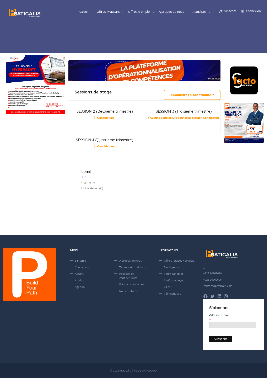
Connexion (253, 11)
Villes (167, 287)
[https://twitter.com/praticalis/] (212, 296)
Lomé (86, 171)
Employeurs (171, 267)
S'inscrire (230, 11)
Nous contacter (129, 291)
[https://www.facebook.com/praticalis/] (205, 296)
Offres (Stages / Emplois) (179, 260)
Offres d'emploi (139, 11)
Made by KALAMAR (145, 370)
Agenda (80, 287)
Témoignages (172, 293)
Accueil (83, 11)
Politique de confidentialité (128, 276)
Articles (79, 280)
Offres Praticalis (108, 11)
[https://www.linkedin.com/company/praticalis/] (219, 296)
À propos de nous (171, 11)
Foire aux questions (131, 284)
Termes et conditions (132, 267)
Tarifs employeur (175, 280)
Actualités (200, 11)
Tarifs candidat (173, 274)
